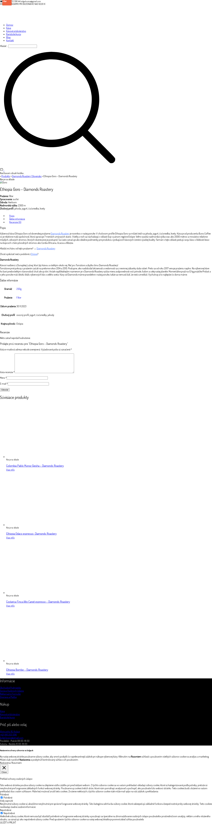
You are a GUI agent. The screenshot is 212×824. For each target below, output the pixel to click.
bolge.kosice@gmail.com (11, 737)
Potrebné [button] (4, 794)
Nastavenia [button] (5, 762)
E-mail (4, 383)
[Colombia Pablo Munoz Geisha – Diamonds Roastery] (33, 456)
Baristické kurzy (7, 717)
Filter (18, 297)
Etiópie (34, 254)
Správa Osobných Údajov (12, 690)
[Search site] (59, 166)
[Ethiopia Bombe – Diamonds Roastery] (33, 660)
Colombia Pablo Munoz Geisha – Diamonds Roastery (35, 465)
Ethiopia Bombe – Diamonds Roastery (27, 669)
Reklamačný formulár (10, 693)
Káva (2, 711)
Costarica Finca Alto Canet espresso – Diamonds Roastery (38, 601)
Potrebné (8, 797)
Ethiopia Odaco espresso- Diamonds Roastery (31, 533)
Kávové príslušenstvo (10, 714)
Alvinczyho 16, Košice (10, 731)
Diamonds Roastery (60, 233)
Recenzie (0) (15, 222)
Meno (3, 377)
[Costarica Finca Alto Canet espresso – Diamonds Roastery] (33, 592)
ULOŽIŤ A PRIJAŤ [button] (8, 822)
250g (18, 288)
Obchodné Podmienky (10, 687)
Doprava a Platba (8, 697)
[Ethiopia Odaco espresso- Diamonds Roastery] (33, 524)
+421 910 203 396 (8, 734)
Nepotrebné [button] (5, 810)
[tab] (109, 215)
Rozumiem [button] (16, 762)
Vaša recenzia (7, 372)
